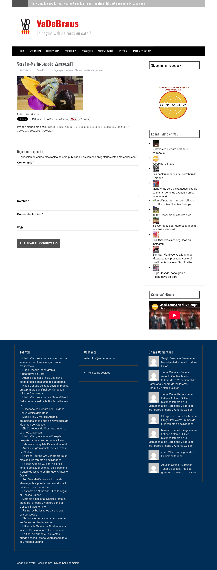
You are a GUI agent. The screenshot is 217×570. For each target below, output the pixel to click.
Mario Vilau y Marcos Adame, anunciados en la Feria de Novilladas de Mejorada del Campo (44, 420)
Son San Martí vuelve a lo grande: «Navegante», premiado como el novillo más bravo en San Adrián (173, 258)
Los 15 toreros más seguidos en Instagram (172, 242)
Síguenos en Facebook (166, 65)
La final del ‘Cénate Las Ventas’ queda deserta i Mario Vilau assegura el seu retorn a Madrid (43, 538)
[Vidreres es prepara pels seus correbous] (156, 143)
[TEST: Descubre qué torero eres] (156, 209)
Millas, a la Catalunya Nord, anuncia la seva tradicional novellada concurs (43, 528)
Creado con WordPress (28, 563)
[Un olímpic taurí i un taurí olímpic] (173, 200)
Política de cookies (98, 372)
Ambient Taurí (105, 51)
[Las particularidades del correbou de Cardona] (156, 168)
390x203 (49, 127)
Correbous (70, 51)
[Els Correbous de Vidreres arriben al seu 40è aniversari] (156, 220)
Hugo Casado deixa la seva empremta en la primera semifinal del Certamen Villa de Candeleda (44, 389)
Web (20, 227)
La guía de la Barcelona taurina (178, 454)
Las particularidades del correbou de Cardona (174, 176)
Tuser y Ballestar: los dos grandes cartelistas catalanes (178, 470)
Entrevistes (53, 51)
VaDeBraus (58, 23)
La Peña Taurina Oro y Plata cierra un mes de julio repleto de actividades (43, 458)
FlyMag (57, 563)
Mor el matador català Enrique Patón (179, 364)
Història (122, 51)
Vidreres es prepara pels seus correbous (171, 151)
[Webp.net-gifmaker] (156, 158)
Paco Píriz (41, 70)
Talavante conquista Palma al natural (44, 444)
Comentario (25, 162)
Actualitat (35, 51)
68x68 (60, 127)
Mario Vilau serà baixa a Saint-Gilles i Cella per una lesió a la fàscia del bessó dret (81, 3)
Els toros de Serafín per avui (89, 70)
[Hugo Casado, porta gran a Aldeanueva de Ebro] (156, 267)
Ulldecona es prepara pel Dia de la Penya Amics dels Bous (42, 411)
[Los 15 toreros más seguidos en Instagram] (156, 234)
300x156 (71, 127)
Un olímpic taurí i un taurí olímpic (172, 204)
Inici (22, 51)
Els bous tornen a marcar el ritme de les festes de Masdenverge (43, 520)
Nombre (23, 201)
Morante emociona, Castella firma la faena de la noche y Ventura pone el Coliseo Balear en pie (43, 502)
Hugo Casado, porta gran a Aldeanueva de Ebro (169, 275)
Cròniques (87, 51)
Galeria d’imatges (141, 51)
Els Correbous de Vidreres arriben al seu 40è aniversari (174, 227)
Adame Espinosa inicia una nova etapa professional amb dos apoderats (43, 379)
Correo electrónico (30, 214)
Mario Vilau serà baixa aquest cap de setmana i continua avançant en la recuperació (175, 192)
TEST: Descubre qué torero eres (172, 215)
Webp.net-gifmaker (164, 163)
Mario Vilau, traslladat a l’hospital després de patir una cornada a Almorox (44, 438)
